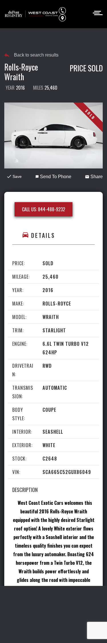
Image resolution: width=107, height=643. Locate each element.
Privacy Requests (28, 609)
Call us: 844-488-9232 (43, 209)
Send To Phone (55, 176)
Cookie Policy (80, 599)
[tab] (53, 235)
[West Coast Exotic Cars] (31, 14)
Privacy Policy (47, 599)
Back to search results (36, 55)
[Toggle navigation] (96, 12)
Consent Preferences (72, 609)
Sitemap (53, 620)
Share (96, 176)
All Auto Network (66, 630)
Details (43, 235)
